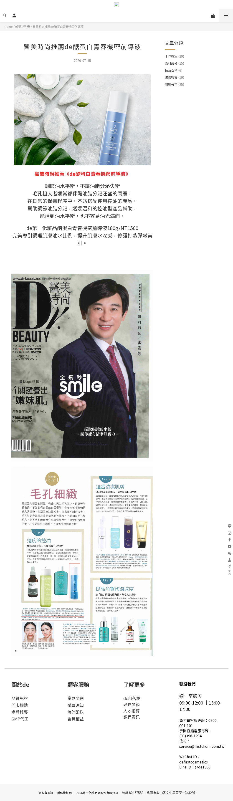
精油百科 (173, 70)
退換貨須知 (45, 793)
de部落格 (131, 698)
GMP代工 (19, 719)
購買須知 (75, 705)
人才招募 (131, 711)
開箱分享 (174, 84)
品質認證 (19, 698)
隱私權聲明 (64, 793)
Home (9, 26)
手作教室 (174, 56)
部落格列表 (22, 26)
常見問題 (75, 698)
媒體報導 (174, 77)
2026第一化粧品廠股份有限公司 (97, 793)
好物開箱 (131, 704)
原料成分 (174, 63)
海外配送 (75, 712)
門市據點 (19, 705)
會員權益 (75, 719)
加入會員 (229, 569)
